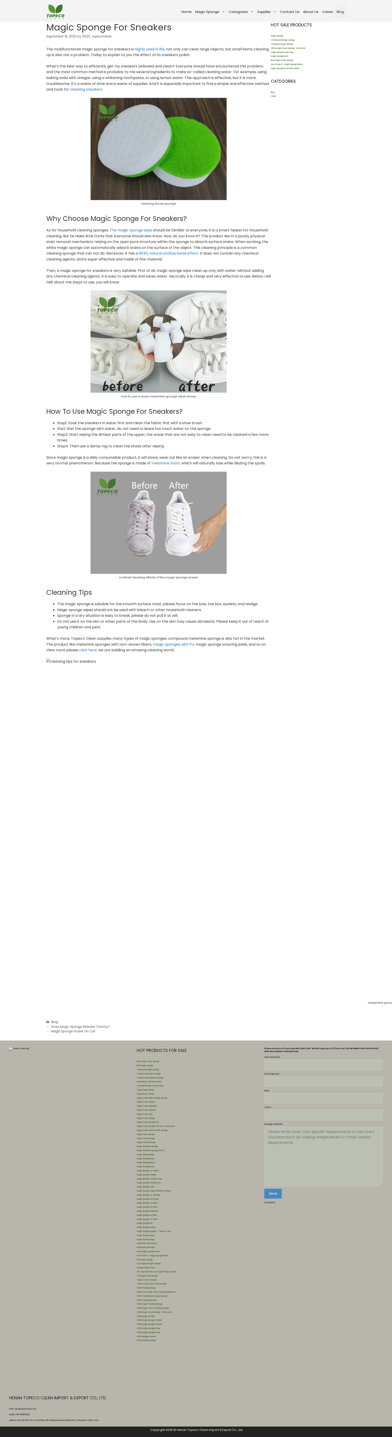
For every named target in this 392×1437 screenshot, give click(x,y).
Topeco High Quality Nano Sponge (152, 1284)
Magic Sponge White (145, 1235)
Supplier (264, 11)
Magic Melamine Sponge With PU (150, 1150)
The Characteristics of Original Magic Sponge (156, 1272)
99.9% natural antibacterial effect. (169, 253)
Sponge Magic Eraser (146, 1267)
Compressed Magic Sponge (283, 40)
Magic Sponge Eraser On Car (73, 1031)
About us (310, 11)
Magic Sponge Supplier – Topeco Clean (154, 1231)
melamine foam (166, 463)
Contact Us (289, 11)
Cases (327, 11)
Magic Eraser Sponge (146, 1118)
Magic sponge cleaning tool (149, 1183)
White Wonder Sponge (146, 1340)
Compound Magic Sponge (282, 44)
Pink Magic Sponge (145, 1260)
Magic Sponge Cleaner (146, 1175)
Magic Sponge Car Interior (148, 1170)
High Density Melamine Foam (149, 1081)
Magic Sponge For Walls (147, 1207)
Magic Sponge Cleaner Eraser (149, 1179)
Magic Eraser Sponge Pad (148, 1122)
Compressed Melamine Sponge (150, 1078)
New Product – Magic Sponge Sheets (287, 64)
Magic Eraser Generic (146, 1102)
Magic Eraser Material (146, 1110)
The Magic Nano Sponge (147, 1276)
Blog (340, 11)
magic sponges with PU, (174, 644)
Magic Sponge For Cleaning (148, 1195)
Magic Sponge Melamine (147, 1211)
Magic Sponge (207, 11)
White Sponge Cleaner (146, 1336)
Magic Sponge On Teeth (147, 1219)
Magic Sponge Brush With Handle (285, 68)
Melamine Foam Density (147, 1243)
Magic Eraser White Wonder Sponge (152, 1130)
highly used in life (149, 49)
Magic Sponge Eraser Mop (282, 52)
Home (186, 11)
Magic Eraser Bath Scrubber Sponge (152, 1098)
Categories (238, 11)
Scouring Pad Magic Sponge (149, 1263)
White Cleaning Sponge (147, 1300)
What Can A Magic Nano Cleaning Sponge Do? (156, 1292)
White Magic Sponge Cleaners (150, 1324)
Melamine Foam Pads (146, 1247)
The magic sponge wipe (131, 230)
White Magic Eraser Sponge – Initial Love (288, 48)
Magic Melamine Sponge (147, 1146)
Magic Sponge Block (145, 1158)
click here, (88, 650)
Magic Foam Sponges (146, 1138)
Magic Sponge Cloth (145, 1187)
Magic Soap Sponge (145, 1154)
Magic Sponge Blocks (146, 1162)
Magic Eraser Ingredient (147, 1106)
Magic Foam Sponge (145, 1134)
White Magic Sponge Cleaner (149, 1320)
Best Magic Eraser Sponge (282, 60)
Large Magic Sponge (145, 1090)
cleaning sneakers (86, 89)
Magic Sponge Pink (145, 1223)
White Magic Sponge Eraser (148, 1328)
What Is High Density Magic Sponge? (152, 1296)
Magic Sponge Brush (279, 56)
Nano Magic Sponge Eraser (148, 1251)
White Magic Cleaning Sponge (149, 1304)
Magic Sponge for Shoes (147, 1203)
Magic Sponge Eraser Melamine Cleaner (154, 1191)
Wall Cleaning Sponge (146, 1288)
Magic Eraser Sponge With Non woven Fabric (156, 1126)
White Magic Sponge (145, 1316)
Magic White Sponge (145, 1239)
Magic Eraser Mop (144, 1114)
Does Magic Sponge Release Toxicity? (80, 1027)
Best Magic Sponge (145, 1065)
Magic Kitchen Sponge (146, 1142)
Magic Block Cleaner (145, 1094)
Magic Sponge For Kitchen (148, 1199)
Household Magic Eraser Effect (150, 1086)
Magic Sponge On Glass (147, 1215)
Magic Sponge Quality (146, 1227)
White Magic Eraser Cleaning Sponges (153, 1308)
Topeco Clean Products (147, 1280)
